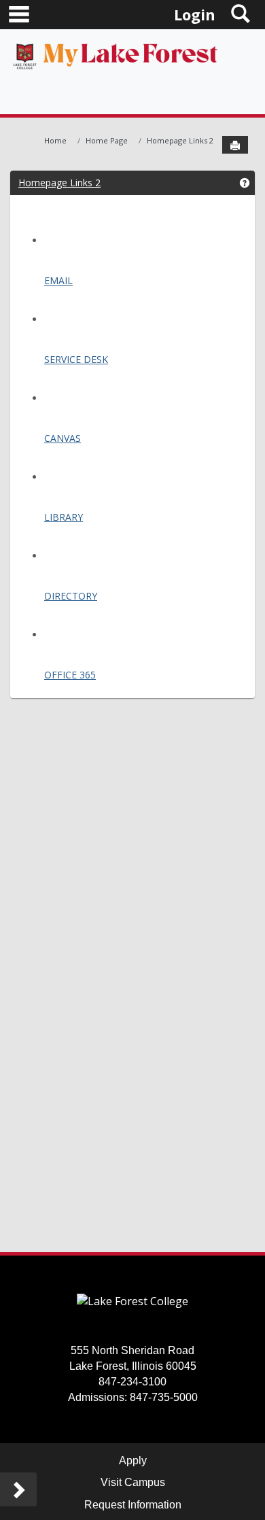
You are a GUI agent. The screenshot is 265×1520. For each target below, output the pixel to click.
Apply (133, 1460)
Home (55, 140)
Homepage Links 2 (180, 140)
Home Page (107, 140)
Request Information (132, 1504)
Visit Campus (133, 1482)
